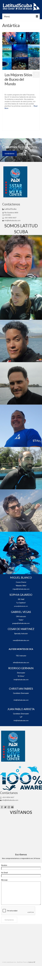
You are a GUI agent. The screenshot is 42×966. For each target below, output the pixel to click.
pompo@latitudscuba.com (21, 606)
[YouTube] (12, 807)
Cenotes (12, 115)
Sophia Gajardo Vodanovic (15, 88)
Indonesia (16, 118)
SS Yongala (19, 128)
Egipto (32, 115)
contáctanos (9, 153)
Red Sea (32, 123)
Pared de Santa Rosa (23, 123)
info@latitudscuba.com (12, 220)
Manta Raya (27, 120)
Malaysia (16, 120)
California (6, 115)
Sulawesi (25, 128)
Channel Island (18, 115)
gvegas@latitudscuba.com (21, 623)
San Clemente (23, 125)
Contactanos (9, 920)
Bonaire (27, 113)
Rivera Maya (15, 125)
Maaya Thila (10, 120)
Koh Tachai (29, 118)
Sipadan (6, 128)
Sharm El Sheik (31, 125)
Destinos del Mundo (10, 91)
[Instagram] (8, 807)
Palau (15, 123)
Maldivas (21, 120)
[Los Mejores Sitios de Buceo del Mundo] (21, 51)
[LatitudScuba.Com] (21, 7)
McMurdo (33, 120)
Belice (17, 113)
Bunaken (36, 113)
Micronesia (11, 123)
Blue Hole (21, 113)
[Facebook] (1, 807)
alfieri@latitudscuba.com (21, 662)
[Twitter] (5, 807)
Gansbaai (6, 118)
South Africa (12, 128)
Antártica (7, 113)
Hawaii (11, 118)
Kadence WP (31, 962)
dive (29, 115)
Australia (12, 113)
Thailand (30, 128)
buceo (31, 113)
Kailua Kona (23, 118)
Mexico (6, 123)
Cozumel (25, 115)
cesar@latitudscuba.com (21, 640)
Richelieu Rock (8, 125)
